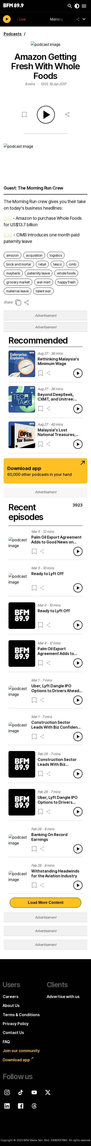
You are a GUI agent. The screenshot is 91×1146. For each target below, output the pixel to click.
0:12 (8, 218)
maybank (13, 273)
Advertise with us (63, 996)
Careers (10, 996)
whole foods (66, 273)
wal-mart (43, 282)
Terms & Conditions (21, 1014)
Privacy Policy (16, 1023)
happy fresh (66, 282)
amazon (12, 255)
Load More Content (45, 902)
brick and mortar (18, 264)
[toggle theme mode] (77, 6)
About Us (11, 1005)
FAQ (6, 1041)
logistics (56, 255)
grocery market (18, 282)
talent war (43, 291)
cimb (72, 264)
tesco (57, 264)
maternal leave (17, 291)
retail (42, 264)
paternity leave (38, 273)
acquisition (34, 255)
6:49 (8, 234)
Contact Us (13, 1032)
